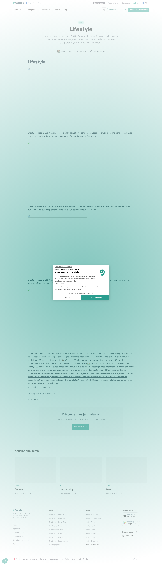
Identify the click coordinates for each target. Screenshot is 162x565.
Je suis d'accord (95, 297)
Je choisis (66, 297)
